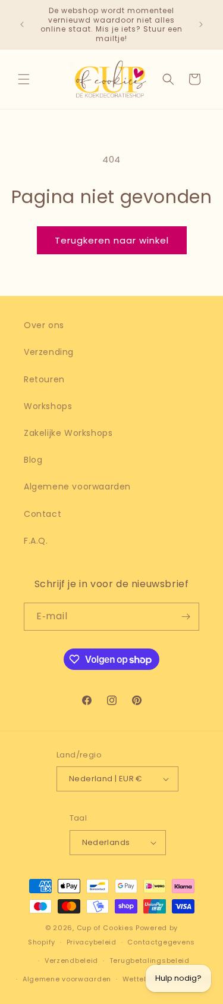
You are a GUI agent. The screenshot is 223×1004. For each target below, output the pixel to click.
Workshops (48, 406)
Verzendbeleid (71, 960)
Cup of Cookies (105, 928)
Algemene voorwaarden (77, 486)
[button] (24, 79)
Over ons (44, 325)
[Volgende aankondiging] (201, 24)
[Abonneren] (185, 617)
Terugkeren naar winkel (112, 240)
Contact (42, 514)
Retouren (44, 379)
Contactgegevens (161, 942)
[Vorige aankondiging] (22, 24)
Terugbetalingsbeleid (149, 960)
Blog (33, 460)
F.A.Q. (36, 541)
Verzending (49, 352)
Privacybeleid (92, 942)
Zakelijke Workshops (68, 433)
